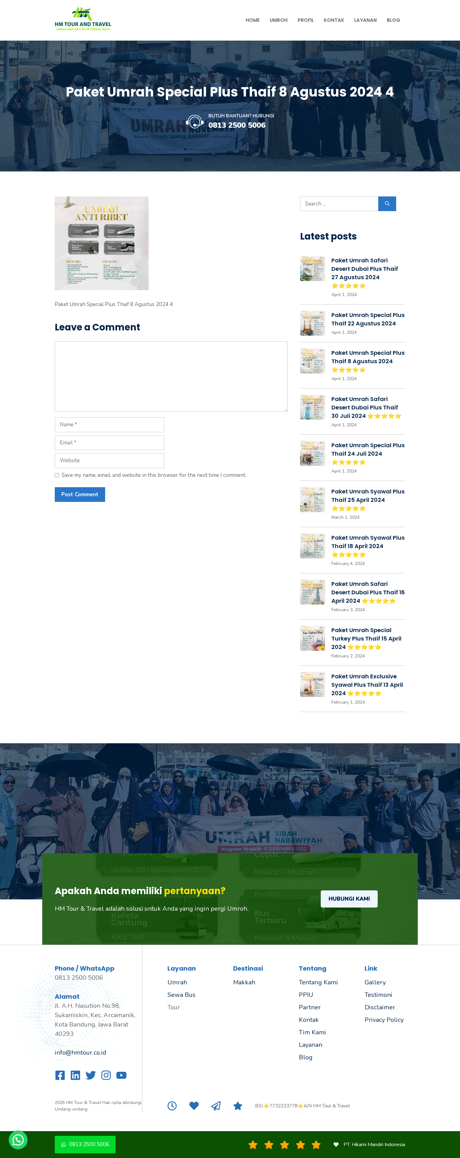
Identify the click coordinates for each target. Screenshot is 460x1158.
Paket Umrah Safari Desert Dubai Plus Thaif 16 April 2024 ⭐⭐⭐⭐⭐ (368, 592)
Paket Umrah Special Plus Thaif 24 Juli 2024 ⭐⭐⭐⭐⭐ (368, 453)
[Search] (387, 203)
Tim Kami (312, 1032)
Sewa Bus (181, 995)
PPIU (306, 995)
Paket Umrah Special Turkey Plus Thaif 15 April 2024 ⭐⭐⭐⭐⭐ (366, 638)
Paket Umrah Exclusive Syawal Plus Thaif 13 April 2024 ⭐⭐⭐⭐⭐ (367, 684)
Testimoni (378, 995)
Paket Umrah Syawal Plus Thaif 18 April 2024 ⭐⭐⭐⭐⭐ (368, 546)
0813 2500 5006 (236, 125)
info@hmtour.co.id (80, 1052)
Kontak (334, 20)
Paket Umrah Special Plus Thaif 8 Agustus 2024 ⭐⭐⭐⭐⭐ (368, 361)
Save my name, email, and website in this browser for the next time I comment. (154, 475)
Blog (393, 20)
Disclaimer (380, 1007)
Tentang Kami (318, 982)
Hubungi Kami (349, 899)
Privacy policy (384, 1020)
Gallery (375, 982)
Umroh (279, 20)
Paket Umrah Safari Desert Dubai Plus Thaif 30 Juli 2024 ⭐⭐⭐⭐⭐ (366, 407)
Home (253, 20)
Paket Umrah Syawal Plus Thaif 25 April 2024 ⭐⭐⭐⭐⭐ (368, 499)
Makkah (244, 982)
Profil (306, 20)
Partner (310, 1007)
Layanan (365, 20)
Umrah (177, 982)
